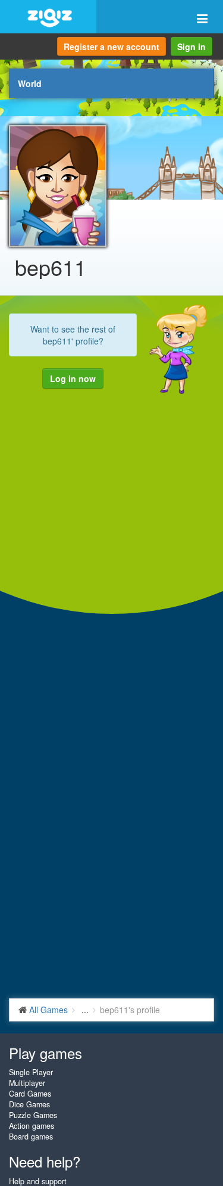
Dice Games (29, 1104)
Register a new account (111, 46)
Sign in (191, 46)
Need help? (44, 1161)
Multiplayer (27, 1083)
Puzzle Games (33, 1115)
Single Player (31, 1072)
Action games (31, 1125)
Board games (31, 1136)
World (30, 83)
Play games (45, 1052)
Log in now (73, 378)
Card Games (30, 1093)
